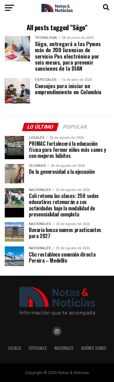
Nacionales (63, 348)
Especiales (38, 348)
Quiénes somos (93, 348)
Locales (14, 348)
